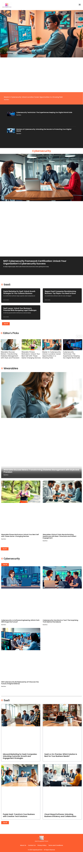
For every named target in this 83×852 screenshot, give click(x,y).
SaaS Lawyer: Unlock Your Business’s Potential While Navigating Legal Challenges (19, 309)
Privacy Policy (42, 845)
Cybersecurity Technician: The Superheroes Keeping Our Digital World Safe (44, 112)
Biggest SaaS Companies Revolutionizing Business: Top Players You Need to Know (60, 292)
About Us (23, 845)
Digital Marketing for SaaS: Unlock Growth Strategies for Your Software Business (19, 292)
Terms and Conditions (55, 845)
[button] (79, 4)
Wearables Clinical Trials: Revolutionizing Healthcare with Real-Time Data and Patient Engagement (59, 536)
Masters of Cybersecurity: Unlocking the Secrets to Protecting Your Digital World (43, 130)
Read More (6, 99)
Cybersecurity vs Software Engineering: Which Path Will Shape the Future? (20, 621)
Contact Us (32, 845)
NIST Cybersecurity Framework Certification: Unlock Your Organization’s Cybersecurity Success (34, 262)
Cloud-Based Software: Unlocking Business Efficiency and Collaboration (60, 815)
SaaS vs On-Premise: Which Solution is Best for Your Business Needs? (60, 755)
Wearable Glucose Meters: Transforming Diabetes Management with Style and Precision (10, 355)
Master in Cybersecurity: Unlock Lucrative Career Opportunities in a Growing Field (33, 97)
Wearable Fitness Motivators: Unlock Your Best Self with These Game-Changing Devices (31, 355)
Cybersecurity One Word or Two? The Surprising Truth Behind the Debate (60, 621)
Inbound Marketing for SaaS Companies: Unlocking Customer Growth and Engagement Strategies (20, 756)
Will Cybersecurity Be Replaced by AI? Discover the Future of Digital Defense (20, 683)
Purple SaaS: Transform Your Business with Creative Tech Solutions (19, 815)
